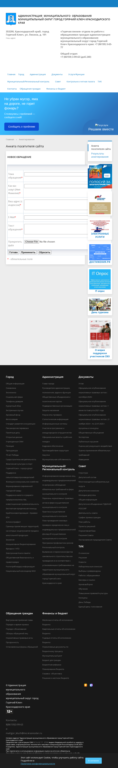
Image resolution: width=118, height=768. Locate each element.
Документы (57, 74)
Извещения (84, 459)
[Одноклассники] (86, 685)
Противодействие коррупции (55, 450)
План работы (84, 522)
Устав (81, 383)
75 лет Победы (12, 455)
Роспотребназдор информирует (20, 566)
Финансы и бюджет (56, 88)
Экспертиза (84, 437)
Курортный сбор (13, 406)
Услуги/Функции (76, 74)
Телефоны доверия (14, 401)
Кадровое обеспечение (52, 446)
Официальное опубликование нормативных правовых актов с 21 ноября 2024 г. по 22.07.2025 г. (94, 419)
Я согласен (93, 760)
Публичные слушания (88, 441)
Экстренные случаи (14, 410)
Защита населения (50, 410)
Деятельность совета (88, 513)
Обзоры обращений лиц (17, 633)
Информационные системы (54, 423)
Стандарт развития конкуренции (20, 423)
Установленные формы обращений (22, 647)
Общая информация (15, 383)
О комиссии (84, 553)
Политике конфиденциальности (38, 763)
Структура (83, 473)
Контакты (12, 88)
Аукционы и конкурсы (89, 428)
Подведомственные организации (57, 406)
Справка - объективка (52, 673)
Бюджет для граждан (51, 660)
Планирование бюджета (53, 669)
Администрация (38, 74)
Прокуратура (12, 450)
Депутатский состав (87, 477)
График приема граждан (90, 517)
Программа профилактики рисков (57, 543)
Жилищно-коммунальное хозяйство (22, 481)
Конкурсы (83, 597)
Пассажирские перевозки (17, 428)
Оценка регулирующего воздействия (95, 446)
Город (21, 74)
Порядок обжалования (16, 629)
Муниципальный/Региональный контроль (28, 81)
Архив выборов (86, 584)
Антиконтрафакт (13, 522)
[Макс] (92, 685)
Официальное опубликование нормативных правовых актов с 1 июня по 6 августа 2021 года (94, 406)
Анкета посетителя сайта (101, 147)
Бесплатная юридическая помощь (21, 508)
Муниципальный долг (52, 655)
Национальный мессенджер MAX (21, 571)
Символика (11, 388)
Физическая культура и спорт (19, 464)
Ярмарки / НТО (12, 548)
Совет (58, 81)
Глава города (48, 383)
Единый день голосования (90, 606)
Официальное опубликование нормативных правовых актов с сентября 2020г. (93, 392)
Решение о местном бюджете (55, 678)
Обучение (83, 589)
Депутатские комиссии (89, 490)
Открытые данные (14, 437)
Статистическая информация (55, 419)
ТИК (100, 81)
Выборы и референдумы (90, 571)
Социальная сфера (14, 397)
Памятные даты (13, 432)
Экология (10, 539)
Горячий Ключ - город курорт (19, 468)
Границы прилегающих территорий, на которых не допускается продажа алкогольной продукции (22, 531)
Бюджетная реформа (51, 664)
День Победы (85, 602)
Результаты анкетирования (100, 155)
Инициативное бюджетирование (21, 544)
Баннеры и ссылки (87, 580)
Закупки (46, 455)
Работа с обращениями (89, 575)
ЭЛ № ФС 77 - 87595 (41, 742)
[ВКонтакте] (81, 685)
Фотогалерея (12, 419)
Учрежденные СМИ (14, 441)
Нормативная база (87, 531)
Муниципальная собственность (56, 459)
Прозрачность (12, 642)
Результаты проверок (52, 415)
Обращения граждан (30, 88)
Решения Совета (86, 535)
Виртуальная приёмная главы (19, 620)
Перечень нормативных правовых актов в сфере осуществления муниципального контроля (58, 502)
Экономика (11, 392)
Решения (83, 557)
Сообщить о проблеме (21, 126)
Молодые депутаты (87, 495)
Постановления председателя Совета (95, 539)
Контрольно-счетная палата (81, 81)
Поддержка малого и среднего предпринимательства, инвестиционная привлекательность (22, 499)
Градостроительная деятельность (21, 459)
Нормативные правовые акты (19, 638)
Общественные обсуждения (91, 432)
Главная (11, 74)
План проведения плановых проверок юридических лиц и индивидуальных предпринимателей (59, 525)
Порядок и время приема (17, 624)
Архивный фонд (13, 415)
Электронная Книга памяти (18, 553)
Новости (82, 562)
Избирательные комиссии (90, 566)
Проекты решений (87, 526)
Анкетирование (27, 139)
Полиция (10, 446)
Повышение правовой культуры (93, 593)
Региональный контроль (53, 547)
